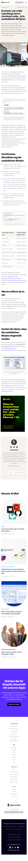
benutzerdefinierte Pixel (8, 350)
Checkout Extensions (14, 475)
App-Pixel (13, 348)
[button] (26, 2)
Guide (5, 472)
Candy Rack (14, 747)
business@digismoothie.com (14, 844)
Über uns (14, 789)
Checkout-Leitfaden (14, 774)
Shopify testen (19, 2)
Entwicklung (14, 733)
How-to (11, 472)
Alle (14, 762)
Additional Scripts (19, 472)
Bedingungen (19, 829)
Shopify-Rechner (14, 782)
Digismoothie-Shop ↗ (14, 728)
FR (8, 812)
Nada (14, 752)
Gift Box (14, 749)
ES (13, 812)
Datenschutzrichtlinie (10, 829)
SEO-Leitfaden (14, 777)
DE (11, 812)
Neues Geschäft (14, 726)
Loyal (14, 759)
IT (19, 812)
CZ (22, 812)
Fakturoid (14, 754)
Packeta (14, 757)
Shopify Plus (4, 89)
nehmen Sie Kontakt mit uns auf (17, 280)
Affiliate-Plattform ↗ (14, 736)
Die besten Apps (14, 772)
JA (16, 812)
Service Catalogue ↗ (14, 740)
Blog (14, 769)
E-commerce (14, 738)
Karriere (14, 791)
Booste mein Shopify (14, 704)
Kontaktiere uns (14, 794)
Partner (14, 796)
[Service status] (13, 850)
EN (5, 812)
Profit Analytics (14, 731)
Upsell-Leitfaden (14, 779)
